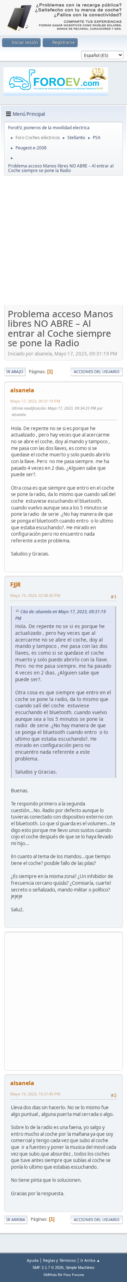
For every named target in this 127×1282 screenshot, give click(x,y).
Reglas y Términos (59, 1260)
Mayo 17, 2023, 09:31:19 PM (35, 401)
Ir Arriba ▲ (90, 1260)
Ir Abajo (14, 371)
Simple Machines (80, 1267)
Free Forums (74, 1275)
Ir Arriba (15, 1219)
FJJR (15, 584)
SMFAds (50, 1275)
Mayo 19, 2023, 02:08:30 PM (35, 595)
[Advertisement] (63, 242)
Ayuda (32, 1260)
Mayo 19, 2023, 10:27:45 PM (35, 1093)
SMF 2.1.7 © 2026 (48, 1267)
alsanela (22, 390)
